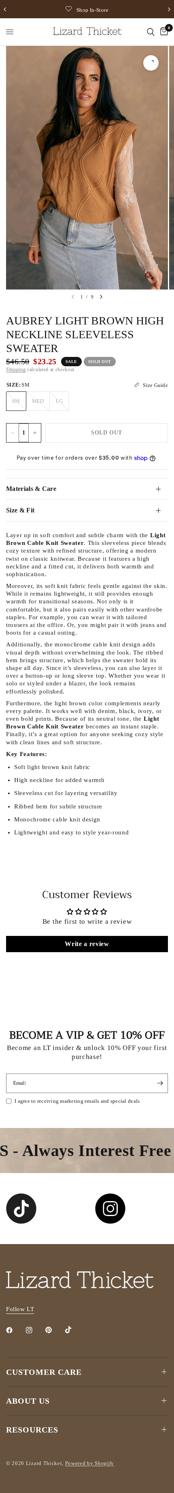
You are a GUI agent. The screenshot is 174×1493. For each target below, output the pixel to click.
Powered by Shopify (89, 1463)
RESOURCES (32, 1429)
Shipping (15, 369)
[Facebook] (15, 1330)
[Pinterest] (54, 1330)
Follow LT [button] (20, 1309)
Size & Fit (20, 510)
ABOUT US (28, 1400)
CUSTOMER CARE (44, 1372)
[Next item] (101, 297)
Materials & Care (31, 488)
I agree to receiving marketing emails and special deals (77, 1101)
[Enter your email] (160, 1083)
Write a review (87, 943)
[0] (162, 31)
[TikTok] (74, 1330)
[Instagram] (35, 1330)
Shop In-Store (92, 10)
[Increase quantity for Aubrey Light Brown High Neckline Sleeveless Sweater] (35, 432)
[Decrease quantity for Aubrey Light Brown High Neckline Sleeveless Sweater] (12, 432)
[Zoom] (151, 63)
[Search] (150, 31)
